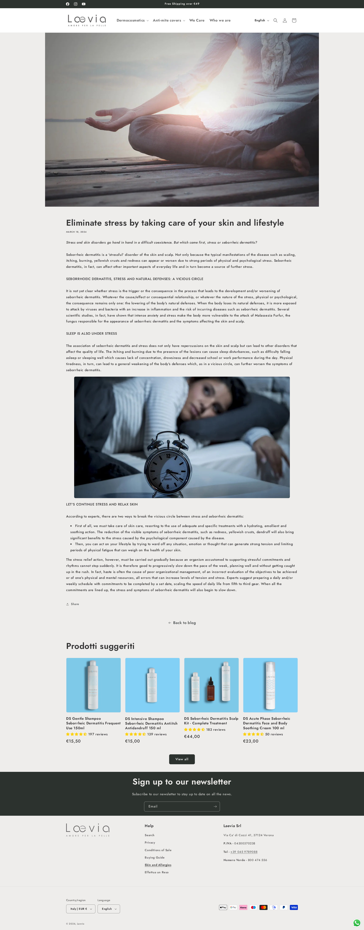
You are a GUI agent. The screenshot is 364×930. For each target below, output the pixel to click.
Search (150, 835)
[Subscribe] (215, 806)
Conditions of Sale (158, 850)
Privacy (150, 842)
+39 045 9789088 (243, 852)
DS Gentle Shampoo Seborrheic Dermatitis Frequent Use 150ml (93, 723)
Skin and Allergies (158, 865)
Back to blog (184, 622)
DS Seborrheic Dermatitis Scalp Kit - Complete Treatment (211, 720)
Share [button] (75, 604)
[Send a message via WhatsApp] (357, 923)
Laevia (80, 923)
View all (182, 759)
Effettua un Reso (157, 872)
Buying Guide (155, 857)
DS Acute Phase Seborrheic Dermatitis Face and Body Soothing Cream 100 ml (266, 723)
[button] (132, 20)
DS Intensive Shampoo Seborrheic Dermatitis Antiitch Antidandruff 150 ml (151, 723)
